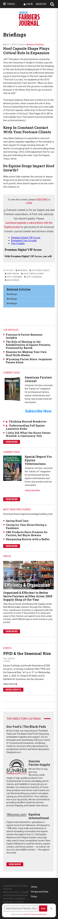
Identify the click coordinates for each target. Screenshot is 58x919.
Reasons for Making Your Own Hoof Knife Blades (26, 353)
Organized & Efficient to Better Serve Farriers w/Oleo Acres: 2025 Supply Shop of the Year (27, 596)
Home (34, 887)
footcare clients (40, 270)
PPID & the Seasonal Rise (27, 653)
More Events (13, 689)
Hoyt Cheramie (14, 277)
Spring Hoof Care (17, 520)
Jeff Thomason (34, 277)
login (29, 203)
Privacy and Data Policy (39, 892)
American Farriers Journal (38, 379)
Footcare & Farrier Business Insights (24, 336)
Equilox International (39, 816)
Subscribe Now (32, 490)
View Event (9, 684)
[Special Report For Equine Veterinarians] (12, 468)
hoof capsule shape (33, 274)
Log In (29, 4)
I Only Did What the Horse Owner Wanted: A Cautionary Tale (28, 434)
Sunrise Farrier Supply (39, 763)
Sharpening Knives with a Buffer (28, 539)
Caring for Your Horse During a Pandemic (26, 526)
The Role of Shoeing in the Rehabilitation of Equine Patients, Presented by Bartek (28, 345)
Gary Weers (13, 274)
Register (41, 4)
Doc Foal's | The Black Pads (26, 726)
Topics (11, 4)
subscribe (42, 199)
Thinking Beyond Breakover (27, 421)
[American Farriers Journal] (12, 388)
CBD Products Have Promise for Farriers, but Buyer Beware (27, 533)
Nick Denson (13, 280)
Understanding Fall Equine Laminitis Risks (25, 427)
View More (11, 442)
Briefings (22, 270)
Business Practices (35, 44)
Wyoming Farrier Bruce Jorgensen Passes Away (29, 360)
